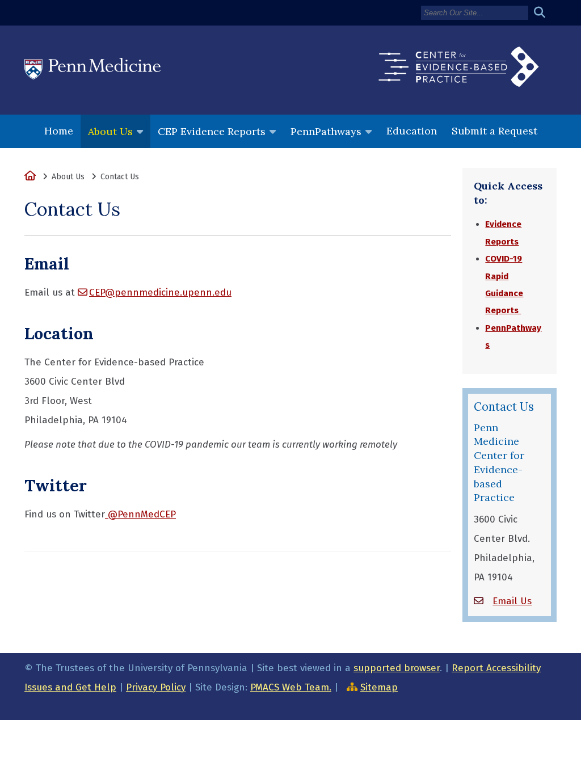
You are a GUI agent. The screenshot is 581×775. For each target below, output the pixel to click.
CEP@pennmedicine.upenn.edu (160, 292)
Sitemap (379, 687)
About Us (110, 131)
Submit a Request (494, 130)
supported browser (396, 668)
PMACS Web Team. (290, 687)
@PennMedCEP (140, 514)
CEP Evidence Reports (212, 131)
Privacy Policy (156, 687)
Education (411, 130)
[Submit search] (544, 13)
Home (58, 130)
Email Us (512, 601)
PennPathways (325, 131)
